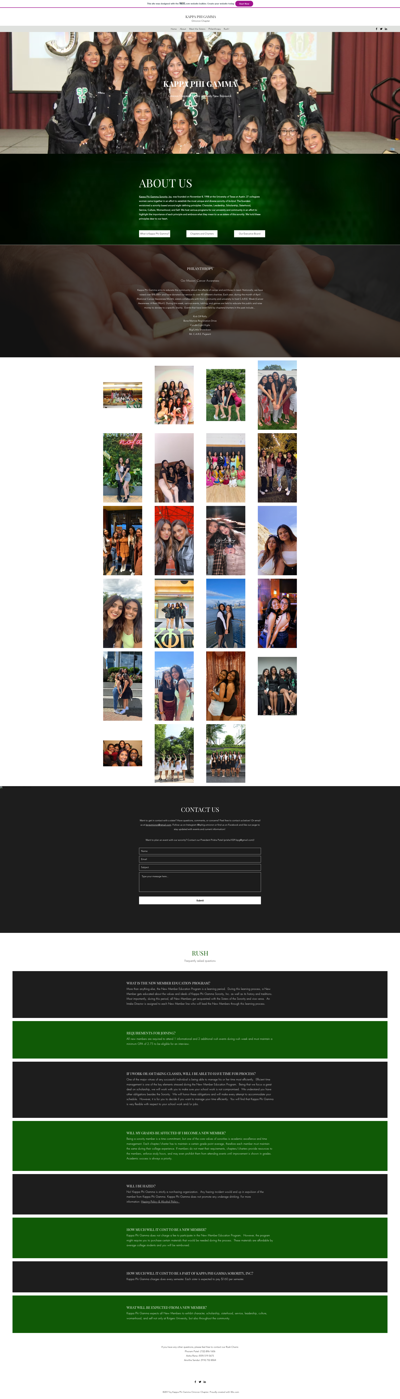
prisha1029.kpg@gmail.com (238, 839)
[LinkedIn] (386, 28)
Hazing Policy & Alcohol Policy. (160, 1201)
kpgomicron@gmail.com (158, 824)
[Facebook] (376, 28)
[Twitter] (381, 28)
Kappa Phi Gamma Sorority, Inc (155, 196)
